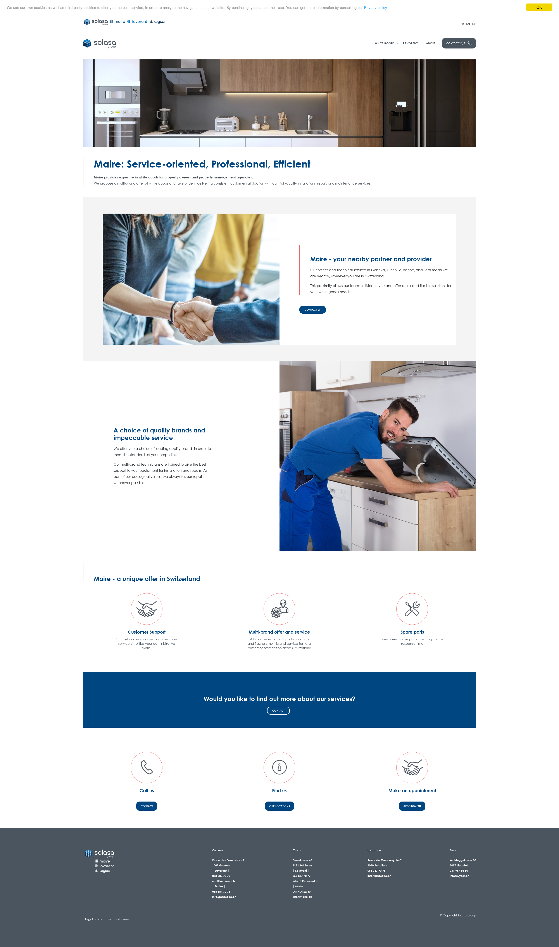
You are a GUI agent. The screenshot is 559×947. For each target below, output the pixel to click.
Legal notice (93, 919)
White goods (385, 43)
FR (462, 24)
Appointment (412, 806)
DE (474, 24)
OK (539, 7)
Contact (278, 710)
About (430, 43)
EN (468, 24)
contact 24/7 (455, 43)
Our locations (279, 806)
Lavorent (410, 43)
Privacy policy (375, 7)
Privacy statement (119, 919)
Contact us (313, 309)
